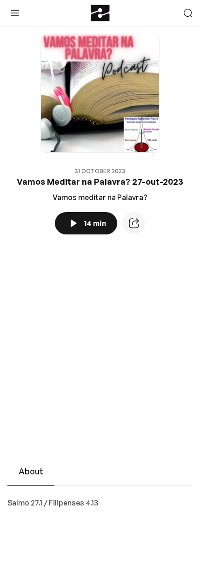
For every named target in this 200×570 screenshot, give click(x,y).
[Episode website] (134, 223)
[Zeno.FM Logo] (100, 13)
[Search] (188, 13)
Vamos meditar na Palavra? (100, 197)
